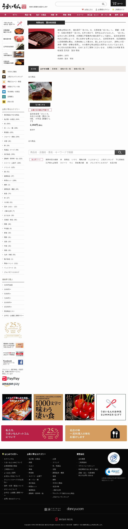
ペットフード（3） (10, 268)
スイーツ (63, 163)
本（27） (7, 198)
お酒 (54, 459)
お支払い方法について (12, 476)
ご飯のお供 (57, 490)
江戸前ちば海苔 (52, 163)
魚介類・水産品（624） (12, 119)
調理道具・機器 (58, 473)
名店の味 (113, 163)
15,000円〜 (8, 307)
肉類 (30, 462)
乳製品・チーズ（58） (11, 150)
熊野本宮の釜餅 (52, 159)
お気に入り (89, 9)
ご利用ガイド (119, 9)
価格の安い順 (65, 69)
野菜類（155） (9, 132)
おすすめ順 (44, 69)
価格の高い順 (79, 69)
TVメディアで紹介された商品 (63, 493)
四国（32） (8, 250)
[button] (113, 471)
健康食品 (32, 490)
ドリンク (56, 462)
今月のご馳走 (12, 72)
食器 (54, 476)
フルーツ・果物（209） (12, 137)
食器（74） (8, 193)
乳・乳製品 (57, 466)
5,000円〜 (7, 294)
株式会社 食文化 (66, 519)
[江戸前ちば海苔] (13, 48)
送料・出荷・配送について (14, 486)
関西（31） (8, 237)
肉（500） (7, 124)
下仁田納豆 (120, 159)
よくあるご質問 (9, 473)
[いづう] (13, 56)
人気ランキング (107, 159)
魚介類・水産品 (34, 459)
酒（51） (7, 172)
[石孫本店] (13, 64)
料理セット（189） (10, 180)
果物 (30, 469)
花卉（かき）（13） (11, 207)
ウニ (71, 163)
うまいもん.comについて (13, 462)
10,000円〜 (8, 302)
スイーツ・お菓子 (35, 476)
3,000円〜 (7, 289)
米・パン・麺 (33, 480)
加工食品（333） (10, 154)
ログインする (9, 459)
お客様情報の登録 (10, 466)
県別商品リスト (9, 311)
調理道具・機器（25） (11, 189)
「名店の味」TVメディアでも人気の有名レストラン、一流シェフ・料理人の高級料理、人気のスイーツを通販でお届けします (96, 433)
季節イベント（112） (11, 263)
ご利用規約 (82, 462)
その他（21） (8, 202)
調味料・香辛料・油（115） (13, 158)
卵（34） (7, 145)
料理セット (33, 486)
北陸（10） (8, 241)
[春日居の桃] (13, 41)
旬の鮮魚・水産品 (14, 91)
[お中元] (13, 25)
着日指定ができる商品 (11, 115)
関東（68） (8, 224)
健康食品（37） (9, 176)
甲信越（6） (8, 228)
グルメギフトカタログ (99, 163)
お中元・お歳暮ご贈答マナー (14, 315)
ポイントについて (10, 489)
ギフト (15, 15)
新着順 (54, 69)
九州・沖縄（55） (10, 255)
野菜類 (31, 473)
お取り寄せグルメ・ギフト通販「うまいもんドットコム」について (32, 433)
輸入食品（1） (9, 259)
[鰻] (13, 33)
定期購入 (11, 96)
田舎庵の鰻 (79, 163)
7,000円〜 (7, 298)
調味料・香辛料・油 (36, 493)
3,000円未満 (8, 285)
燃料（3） (7, 185)
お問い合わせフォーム (12, 499)
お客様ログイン (103, 9)
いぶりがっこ (93, 159)
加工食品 (32, 483)
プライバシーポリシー (86, 466)
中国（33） (8, 246)
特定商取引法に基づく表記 (88, 469)
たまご (31, 466)
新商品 (67, 159)
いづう (74, 159)
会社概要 (81, 459)
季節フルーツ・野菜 (14, 81)
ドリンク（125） (10, 167)
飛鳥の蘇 (82, 159)
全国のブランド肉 (14, 86)
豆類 (54, 469)
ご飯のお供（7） (10, 211)
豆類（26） (8, 141)
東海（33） (8, 233)
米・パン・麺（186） (11, 128)
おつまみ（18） (9, 215)
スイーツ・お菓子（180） (13, 163)
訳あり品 (11, 101)
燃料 (54, 480)
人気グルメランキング (15, 76)
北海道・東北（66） (11, 220)
